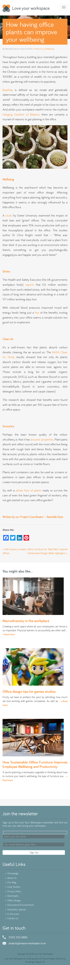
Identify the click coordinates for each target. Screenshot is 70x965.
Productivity (39, 48)
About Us (10, 877)
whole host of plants (28, 490)
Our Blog (10, 882)
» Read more (9, 634)
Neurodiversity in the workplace (26, 620)
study (9, 215)
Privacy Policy (13, 891)
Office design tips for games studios (29, 691)
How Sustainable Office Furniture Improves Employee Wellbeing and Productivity (35, 764)
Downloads (11, 895)
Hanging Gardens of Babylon (21, 114)
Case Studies (12, 886)
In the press (12, 913)
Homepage (11, 873)
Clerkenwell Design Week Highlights (46, 553)
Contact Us (11, 918)
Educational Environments (19, 904)
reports (29, 285)
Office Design (13, 900)
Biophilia (7, 90)
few (37, 312)
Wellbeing (49, 48)
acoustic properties (42, 439)
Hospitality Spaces (15, 909)
